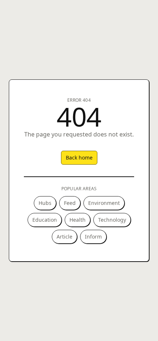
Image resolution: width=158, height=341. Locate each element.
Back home (79, 157)
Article (64, 236)
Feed (70, 202)
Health (77, 219)
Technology (112, 219)
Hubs (45, 202)
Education (44, 219)
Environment (104, 202)
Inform (93, 236)
